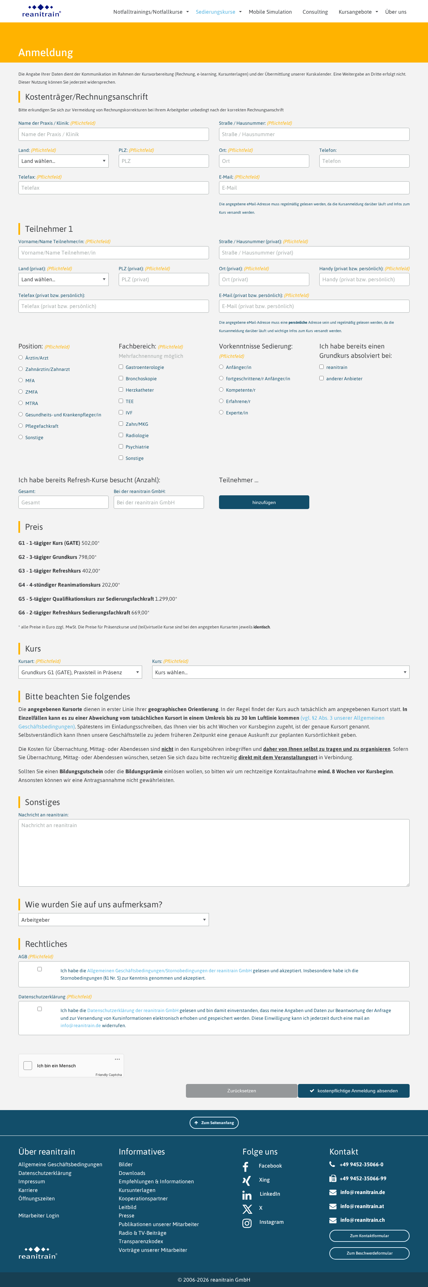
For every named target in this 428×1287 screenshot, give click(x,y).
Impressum (31, 1181)
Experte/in (237, 412)
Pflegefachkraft (42, 426)
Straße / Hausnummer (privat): (263, 241)
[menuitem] (149, 11)
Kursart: (39, 661)
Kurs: (170, 661)
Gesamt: (26, 491)
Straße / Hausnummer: (255, 123)
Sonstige (34, 437)
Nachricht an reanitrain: (43, 814)
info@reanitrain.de (81, 1025)
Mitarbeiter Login (38, 1215)
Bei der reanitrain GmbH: (140, 491)
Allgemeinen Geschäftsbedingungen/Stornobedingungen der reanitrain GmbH (169, 970)
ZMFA (31, 392)
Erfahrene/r (238, 401)
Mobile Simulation (270, 12)
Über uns (396, 12)
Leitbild (127, 1207)
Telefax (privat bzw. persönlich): (51, 295)
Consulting (315, 12)
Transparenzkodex (141, 1241)
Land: (37, 150)
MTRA (31, 403)
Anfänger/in (238, 367)
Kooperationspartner (143, 1198)
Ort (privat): (244, 268)
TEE (130, 401)
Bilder (126, 1164)
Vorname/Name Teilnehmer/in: (64, 241)
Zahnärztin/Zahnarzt (47, 369)
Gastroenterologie (145, 367)
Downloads (132, 1173)
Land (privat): (45, 268)
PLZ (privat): (144, 268)
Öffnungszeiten (36, 1198)
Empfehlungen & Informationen (156, 1181)
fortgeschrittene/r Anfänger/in (258, 378)
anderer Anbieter (344, 378)
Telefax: (39, 177)
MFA (30, 380)
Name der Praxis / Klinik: (56, 123)
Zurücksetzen (241, 1090)
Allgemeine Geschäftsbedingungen (60, 1164)
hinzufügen (264, 502)
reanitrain (336, 367)
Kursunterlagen (137, 1190)
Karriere (28, 1190)
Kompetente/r (240, 390)
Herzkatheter (140, 390)
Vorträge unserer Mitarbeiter (153, 1250)
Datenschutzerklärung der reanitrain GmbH (133, 1010)
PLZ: (136, 150)
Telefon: (328, 150)
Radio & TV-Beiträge (143, 1233)
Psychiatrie (137, 447)
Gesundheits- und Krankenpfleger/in (63, 414)
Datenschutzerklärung (45, 1173)
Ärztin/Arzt (36, 358)
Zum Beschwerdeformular (370, 1253)
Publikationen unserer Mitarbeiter (159, 1224)
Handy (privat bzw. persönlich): (364, 268)
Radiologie (137, 435)
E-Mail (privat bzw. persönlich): (306, 313)
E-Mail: (314, 194)
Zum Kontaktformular (369, 1235)
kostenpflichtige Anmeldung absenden (358, 1090)
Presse (126, 1215)
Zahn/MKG (137, 424)
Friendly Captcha (109, 1075)
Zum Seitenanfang (217, 1122)
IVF (129, 412)
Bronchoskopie (141, 378)
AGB (188, 957)
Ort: (235, 150)
